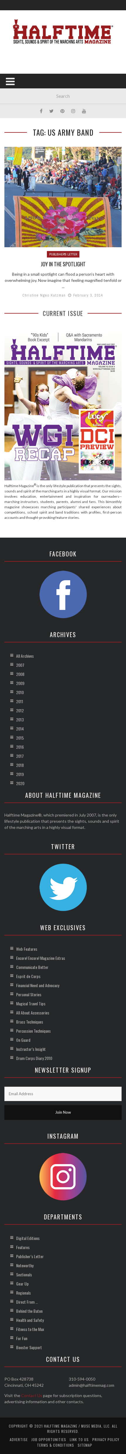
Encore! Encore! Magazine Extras (40, 958)
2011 (19, 701)
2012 (20, 710)
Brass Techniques (29, 1022)
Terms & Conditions (55, 1445)
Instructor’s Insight (31, 1049)
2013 (20, 719)
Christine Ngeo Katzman (44, 295)
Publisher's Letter (63, 254)
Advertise (19, 1439)
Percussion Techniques (33, 1031)
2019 (20, 774)
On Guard (23, 1040)
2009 (20, 683)
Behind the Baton (29, 1311)
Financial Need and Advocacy (37, 985)
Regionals (23, 1293)
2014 (20, 729)
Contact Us (31, 1395)
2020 (20, 783)
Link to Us (79, 1439)
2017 (20, 756)
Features (23, 1247)
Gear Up (22, 1283)
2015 (20, 738)
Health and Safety (30, 1320)
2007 (20, 665)
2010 (20, 692)
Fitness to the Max (30, 1329)
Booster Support (29, 1347)
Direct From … (27, 1302)
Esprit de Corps (28, 976)
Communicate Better (32, 967)
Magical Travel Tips (30, 1003)
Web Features (26, 949)
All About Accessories (32, 1012)
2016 (20, 747)
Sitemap (85, 1445)
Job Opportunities (48, 1439)
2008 (20, 674)
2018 (20, 765)
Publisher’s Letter (30, 1256)
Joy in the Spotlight (63, 264)
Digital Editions (28, 1238)
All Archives (25, 656)
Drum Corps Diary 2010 (34, 1058)
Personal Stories (28, 994)
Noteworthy (24, 1265)
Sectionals (24, 1274)
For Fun (21, 1338)
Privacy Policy (105, 1439)
